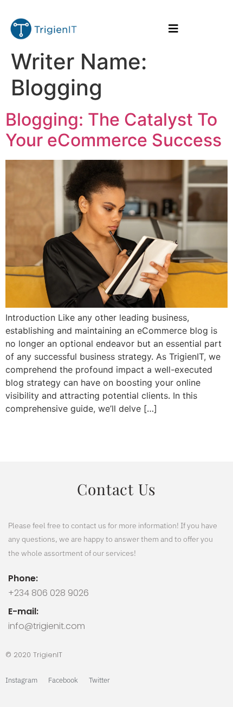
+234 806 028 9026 (48, 593)
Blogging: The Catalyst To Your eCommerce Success (113, 130)
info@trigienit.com (46, 626)
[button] (173, 28)
